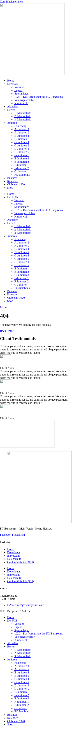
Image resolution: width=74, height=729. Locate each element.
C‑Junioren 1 (21, 142)
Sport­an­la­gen (21, 93)
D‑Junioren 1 (21, 148)
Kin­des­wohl (21, 103)
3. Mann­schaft (22, 119)
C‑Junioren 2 (21, 145)
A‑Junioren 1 (21, 129)
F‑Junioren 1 (21, 164)
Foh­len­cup (20, 126)
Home (10, 80)
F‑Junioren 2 (21, 168)
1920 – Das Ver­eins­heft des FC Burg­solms (38, 96)
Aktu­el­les (12, 106)
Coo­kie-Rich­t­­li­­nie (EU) (20, 562)
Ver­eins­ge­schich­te (24, 100)
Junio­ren (12, 122)
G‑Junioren (20, 171)
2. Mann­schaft (22, 116)
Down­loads (13, 552)
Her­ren (11, 109)
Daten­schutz (14, 558)
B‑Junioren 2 (21, 138)
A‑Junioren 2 (21, 132)
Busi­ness (12, 177)
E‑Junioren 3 (21, 161)
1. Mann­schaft (22, 113)
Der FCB (12, 83)
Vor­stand (19, 87)
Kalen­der (12, 181)
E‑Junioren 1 (21, 155)
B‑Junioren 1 (21, 135)
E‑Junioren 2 (21, 158)
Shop (10, 187)
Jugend (18, 90)
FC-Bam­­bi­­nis (22, 174)
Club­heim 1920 (16, 184)
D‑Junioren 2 (21, 151)
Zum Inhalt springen (11, 1)
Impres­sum (13, 555)
